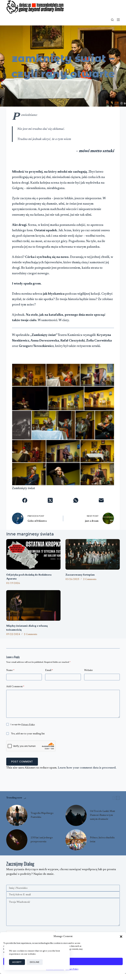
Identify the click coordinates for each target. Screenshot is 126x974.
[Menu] (118, 19)
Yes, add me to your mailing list (27, 734)
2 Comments (89, 579)
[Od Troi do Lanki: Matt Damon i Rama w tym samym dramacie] (76, 815)
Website (88, 670)
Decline (34, 962)
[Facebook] (24, 500)
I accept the (22, 725)
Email (49, 670)
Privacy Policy (28, 725)
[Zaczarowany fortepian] (92, 554)
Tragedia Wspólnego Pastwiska (42, 815)
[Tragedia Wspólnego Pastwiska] (16, 815)
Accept (17, 962)
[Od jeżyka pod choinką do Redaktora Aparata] (33, 554)
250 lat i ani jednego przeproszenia (42, 840)
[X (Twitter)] (50, 500)
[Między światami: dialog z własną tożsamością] (33, 605)
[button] (121, 936)
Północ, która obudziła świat (102, 840)
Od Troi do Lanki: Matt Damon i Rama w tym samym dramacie (102, 815)
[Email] (101, 500)
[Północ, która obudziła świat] (76, 839)
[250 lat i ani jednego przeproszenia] (16, 839)
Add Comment (15, 686)
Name (10, 670)
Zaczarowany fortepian (80, 575)
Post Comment (22, 761)
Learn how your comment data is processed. (87, 767)
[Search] (112, 20)
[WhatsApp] (75, 500)
